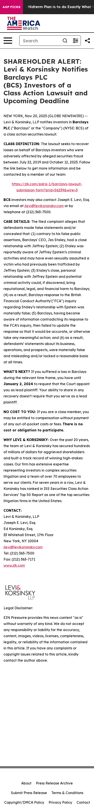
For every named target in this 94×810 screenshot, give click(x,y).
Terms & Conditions (67, 793)
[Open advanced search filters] (75, 41)
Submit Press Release (29, 793)
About (26, 783)
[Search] (65, 41)
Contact (83, 802)
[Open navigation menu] (7, 40)
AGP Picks (11, 7)
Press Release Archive (54, 783)
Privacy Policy (60, 802)
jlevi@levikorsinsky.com (44, 206)
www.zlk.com (14, 565)
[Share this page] (87, 40)
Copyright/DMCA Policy (24, 802)
